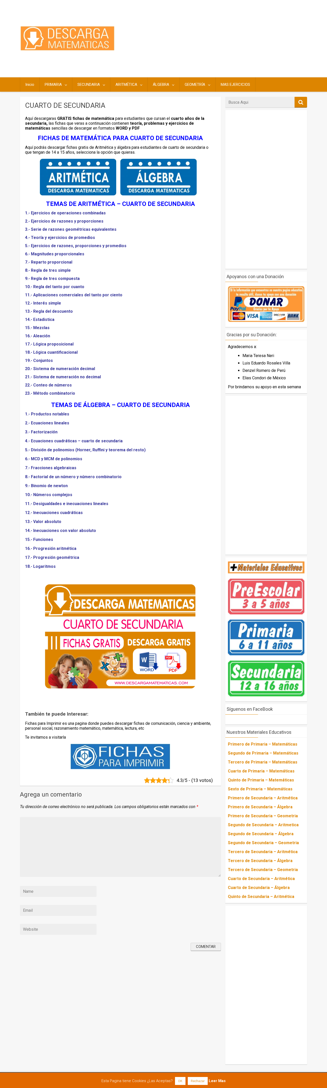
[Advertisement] (213, 39)
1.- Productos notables (47, 414)
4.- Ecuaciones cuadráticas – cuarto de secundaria (74, 440)
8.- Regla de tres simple (48, 270)
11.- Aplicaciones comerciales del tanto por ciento (73, 294)
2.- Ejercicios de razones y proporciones (64, 221)
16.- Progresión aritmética (50, 548)
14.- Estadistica (39, 319)
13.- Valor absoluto (43, 521)
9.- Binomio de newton (46, 485)
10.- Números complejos (48, 494)
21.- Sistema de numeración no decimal (63, 376)
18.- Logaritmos (40, 566)
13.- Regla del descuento (49, 311)
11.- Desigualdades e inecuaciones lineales (66, 503)
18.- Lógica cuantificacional (51, 352)
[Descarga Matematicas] (67, 49)
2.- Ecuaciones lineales (47, 423)
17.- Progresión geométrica (52, 557)
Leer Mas (217, 1081)
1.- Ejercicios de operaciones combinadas (65, 213)
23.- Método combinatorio (50, 393)
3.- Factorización (41, 432)
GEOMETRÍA (195, 84)
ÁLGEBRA (161, 84)
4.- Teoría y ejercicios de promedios (60, 237)
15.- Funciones (39, 539)
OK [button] (180, 1081)
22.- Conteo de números (48, 385)
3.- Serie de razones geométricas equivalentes (70, 229)
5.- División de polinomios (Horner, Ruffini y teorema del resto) (85, 449)
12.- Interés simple (43, 303)
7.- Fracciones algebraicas (50, 467)
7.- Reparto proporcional (48, 262)
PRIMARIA (53, 84)
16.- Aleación (37, 335)
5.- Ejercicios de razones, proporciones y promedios (75, 245)
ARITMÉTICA (126, 84)
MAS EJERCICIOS (235, 84)
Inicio (29, 84)
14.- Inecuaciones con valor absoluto (60, 530)
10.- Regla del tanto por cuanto (54, 286)
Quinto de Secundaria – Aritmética (261, 896)
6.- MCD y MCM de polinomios (53, 458)
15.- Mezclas (37, 327)
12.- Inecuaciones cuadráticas (54, 512)
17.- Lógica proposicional (49, 344)
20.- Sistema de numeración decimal (60, 368)
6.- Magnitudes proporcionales (54, 254)
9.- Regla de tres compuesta (52, 278)
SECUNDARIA (88, 84)
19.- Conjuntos (39, 360)
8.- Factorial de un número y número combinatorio (73, 476)
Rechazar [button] (198, 1081)
